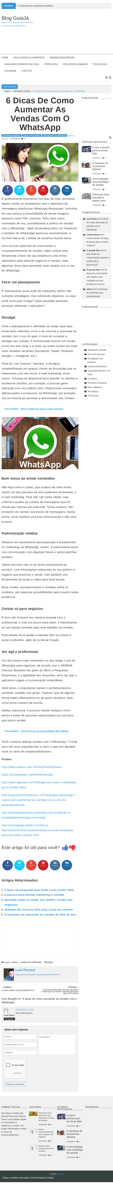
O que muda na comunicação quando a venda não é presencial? (98, 257)
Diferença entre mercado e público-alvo (100, 197)
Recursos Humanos (75, 64)
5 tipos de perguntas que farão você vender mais (39, 889)
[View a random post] (106, 77)
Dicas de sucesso (32, 135)
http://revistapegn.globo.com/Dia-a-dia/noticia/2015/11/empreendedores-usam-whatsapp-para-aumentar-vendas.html (38, 830)
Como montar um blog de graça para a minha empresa (97, 242)
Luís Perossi (25, 970)
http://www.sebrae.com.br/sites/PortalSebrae (31, 767)
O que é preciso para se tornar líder (101, 150)
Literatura (51, 64)
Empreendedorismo (62, 57)
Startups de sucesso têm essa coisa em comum (38, 909)
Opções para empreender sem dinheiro (46, 1148)
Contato (26, 71)
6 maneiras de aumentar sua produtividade (97, 292)
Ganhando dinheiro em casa (21, 64)
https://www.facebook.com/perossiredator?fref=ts (37, 974)
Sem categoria (95, 387)
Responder (9, 1019)
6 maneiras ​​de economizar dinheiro (35, 6)
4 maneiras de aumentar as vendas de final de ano (40, 914)
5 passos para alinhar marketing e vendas (34, 894)
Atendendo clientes (22, 91)
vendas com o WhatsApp (31, 962)
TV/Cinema (10, 71)
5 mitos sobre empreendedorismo (18, 990)
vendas (15, 962)
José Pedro (9, 1015)
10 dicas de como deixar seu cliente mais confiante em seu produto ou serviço (97, 277)
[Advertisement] (73, 32)
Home (5, 57)
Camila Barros (93, 234)
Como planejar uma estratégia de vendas (100, 181)
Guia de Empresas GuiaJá (41, 1177)
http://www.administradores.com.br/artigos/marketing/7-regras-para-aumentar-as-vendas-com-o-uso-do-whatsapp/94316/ (39, 799)
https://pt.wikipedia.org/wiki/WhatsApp (27, 774)
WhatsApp (48, 962)
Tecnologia (100, 64)
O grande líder (93, 250)
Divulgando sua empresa (29, 57)
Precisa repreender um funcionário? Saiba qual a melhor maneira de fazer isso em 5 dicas (60, 991)
